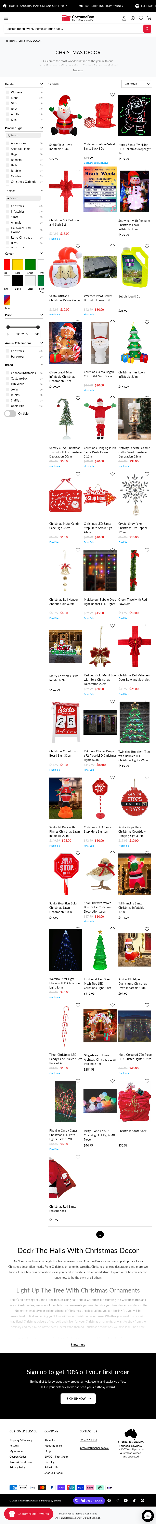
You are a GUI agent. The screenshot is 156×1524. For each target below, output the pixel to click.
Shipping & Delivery (21, 1440)
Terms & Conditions (21, 1462)
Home (12, 40)
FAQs (47, 1451)
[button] (6, 18)
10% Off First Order (56, 1456)
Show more (78, 1345)
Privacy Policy (18, 1467)
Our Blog (49, 1462)
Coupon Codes (18, 1456)
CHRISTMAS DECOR (29, 40)
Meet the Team (53, 1445)
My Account (17, 1451)
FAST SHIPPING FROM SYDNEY (81, 6)
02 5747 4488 (88, 1440)
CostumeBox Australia (29, 1500)
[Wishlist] (141, 18)
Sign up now (76, 1398)
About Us (49, 1440)
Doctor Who (65, 1327)
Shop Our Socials (54, 1472)
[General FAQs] (132, 18)
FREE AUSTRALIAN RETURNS (136, 6)
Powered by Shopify (51, 1500)
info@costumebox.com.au (94, 1447)
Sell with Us (51, 1467)
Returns (14, 1445)
